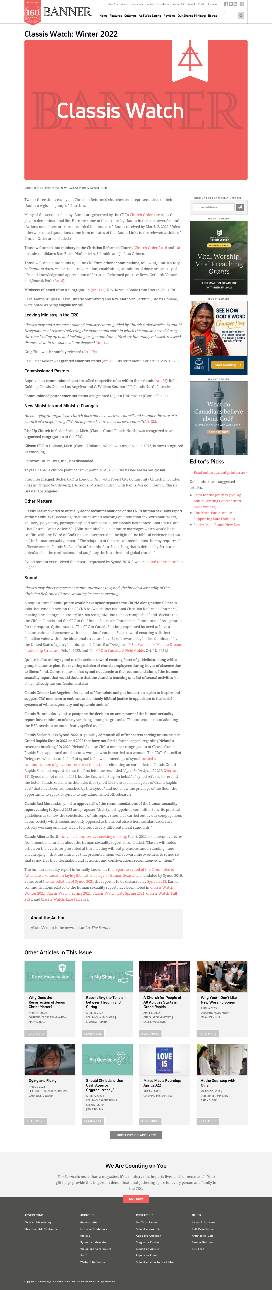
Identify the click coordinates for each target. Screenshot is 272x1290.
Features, (35, 1091)
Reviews (169, 15)
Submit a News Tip (148, 1229)
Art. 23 (161, 381)
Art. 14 (101, 343)
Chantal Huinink (96, 1022)
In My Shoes (106, 1017)
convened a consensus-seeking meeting (93, 837)
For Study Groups (54, 1091)
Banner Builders (203, 1242)
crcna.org (242, 4)
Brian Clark (209, 1100)
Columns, (35, 1017)
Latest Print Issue (203, 1222)
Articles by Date (203, 1236)
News (64, 188)
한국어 (201, 4)
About (191, 4)
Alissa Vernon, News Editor (88, 188)
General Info (88, 1222)
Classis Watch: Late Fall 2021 (64, 899)
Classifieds (162, 4)
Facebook (226, 4)
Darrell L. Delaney (41, 1096)
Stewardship (95, 1105)
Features (116, 15)
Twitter (231, 4)
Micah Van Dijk (210, 1017)
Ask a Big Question (148, 1236)
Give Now (136, 1199)
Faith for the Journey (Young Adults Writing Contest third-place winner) (218, 501)
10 (177, 248)
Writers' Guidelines (93, 1262)
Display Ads (178, 4)
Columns (130, 15)
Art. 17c (89, 352)
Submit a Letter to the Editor (155, 1262)
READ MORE (36, 1034)
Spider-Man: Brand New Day (217, 525)
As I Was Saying (150, 15)
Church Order (141, 215)
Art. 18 (108, 361)
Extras (212, 15)
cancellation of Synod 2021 (72, 882)
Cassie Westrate (154, 1022)
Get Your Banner (118, 4)
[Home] (77, 11)
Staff (83, 1255)
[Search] (241, 15)
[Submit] (240, 207)
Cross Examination (53, 1017)
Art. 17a (98, 290)
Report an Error (146, 1255)
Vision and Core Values (96, 1249)
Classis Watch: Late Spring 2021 (118, 893)
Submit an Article (147, 1249)
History (85, 1236)
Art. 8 (58, 281)
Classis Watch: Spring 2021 (69, 893)
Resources (137, 4)
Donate (150, 4)
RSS (235, 4)
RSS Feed (198, 1249)
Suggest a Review (147, 1242)
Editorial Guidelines (93, 1229)
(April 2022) (51, 188)
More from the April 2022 (136, 1135)
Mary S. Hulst (38, 1022)
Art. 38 (149, 422)
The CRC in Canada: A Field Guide (116, 651)
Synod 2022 (156, 882)
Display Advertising (37, 1222)
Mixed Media (221, 1013)
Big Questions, (108, 1100)
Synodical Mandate (93, 1242)
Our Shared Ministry (192, 15)
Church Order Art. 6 (151, 248)
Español (213, 4)
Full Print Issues (203, 1229)
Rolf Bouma (95, 1109)
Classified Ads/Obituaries (41, 1229)
